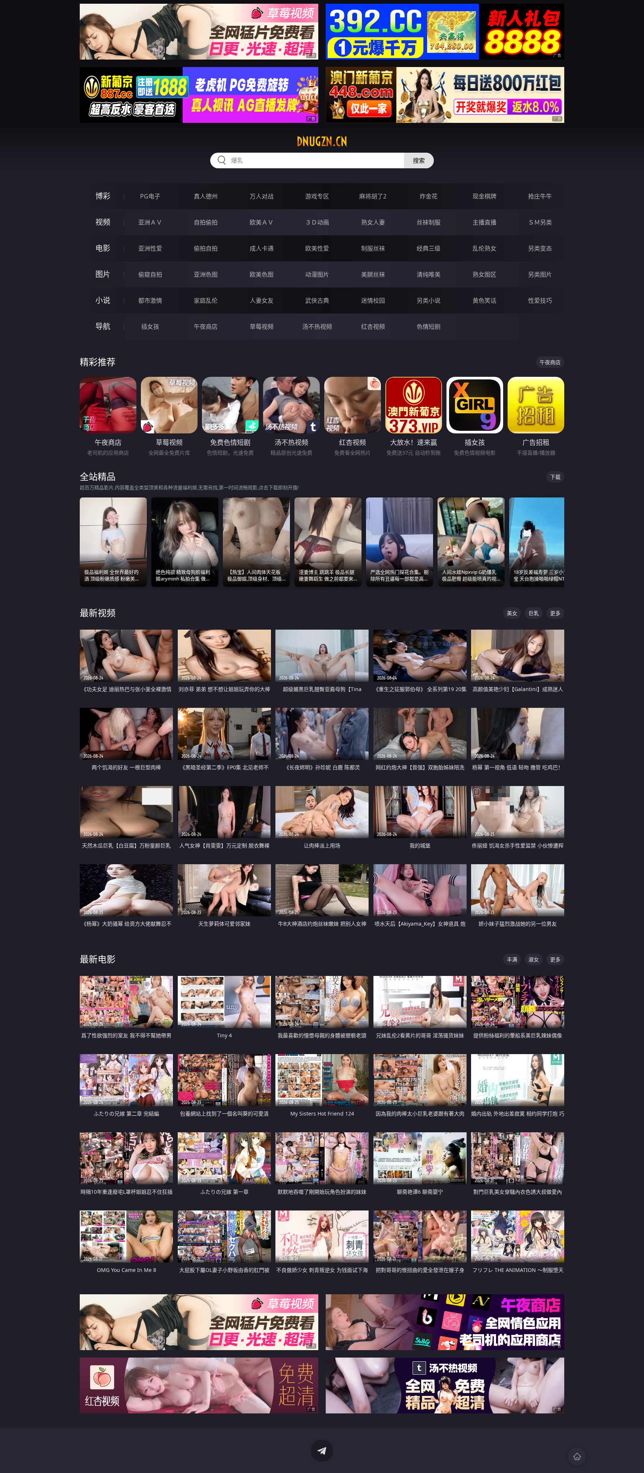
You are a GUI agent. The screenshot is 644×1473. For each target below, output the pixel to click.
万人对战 (262, 196)
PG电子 (150, 196)
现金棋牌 (484, 196)
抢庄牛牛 (540, 196)
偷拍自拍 (206, 248)
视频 (102, 222)
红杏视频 (373, 326)
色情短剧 (429, 326)
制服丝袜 (373, 248)
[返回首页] (577, 1457)
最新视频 (98, 613)
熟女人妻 (373, 222)
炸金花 (429, 196)
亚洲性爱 (150, 248)
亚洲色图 (206, 274)
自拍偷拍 (206, 222)
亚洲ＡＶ (150, 222)
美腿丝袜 (373, 274)
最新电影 (98, 959)
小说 (102, 300)
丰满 (512, 959)
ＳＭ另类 (540, 222)
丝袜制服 (429, 222)
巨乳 (533, 613)
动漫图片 (317, 274)
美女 (512, 613)
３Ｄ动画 (317, 222)
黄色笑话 (484, 300)
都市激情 (150, 300)
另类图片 (540, 274)
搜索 (419, 160)
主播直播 (484, 222)
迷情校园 (373, 300)
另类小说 (429, 300)
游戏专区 (317, 196)
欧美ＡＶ (262, 222)
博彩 (102, 196)
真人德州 (206, 196)
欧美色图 (262, 274)
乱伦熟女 (484, 248)
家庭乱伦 (206, 300)
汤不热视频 (317, 326)
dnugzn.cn (322, 141)
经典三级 (429, 248)
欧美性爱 (317, 248)
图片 (102, 274)
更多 (555, 613)
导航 (102, 326)
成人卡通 (262, 248)
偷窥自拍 (150, 274)
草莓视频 (262, 326)
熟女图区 (484, 274)
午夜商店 (206, 326)
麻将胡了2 (372, 196)
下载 (555, 476)
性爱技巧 (540, 300)
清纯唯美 (429, 274)
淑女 (533, 959)
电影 (102, 248)
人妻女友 (262, 300)
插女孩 (150, 326)
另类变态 (540, 248)
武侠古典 (317, 300)
